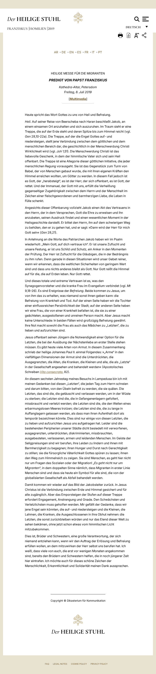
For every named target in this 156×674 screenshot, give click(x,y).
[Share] (144, 36)
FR (86, 52)
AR (56, 52)
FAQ (47, 664)
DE (64, 52)
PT (100, 52)
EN (71, 52)
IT (93, 52)
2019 (51, 28)
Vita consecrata (51, 372)
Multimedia (78, 99)
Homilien (38, 28)
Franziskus (17, 28)
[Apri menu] (145, 19)
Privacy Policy (99, 664)
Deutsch (134, 28)
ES (79, 52)
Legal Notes (60, 664)
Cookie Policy (79, 664)
